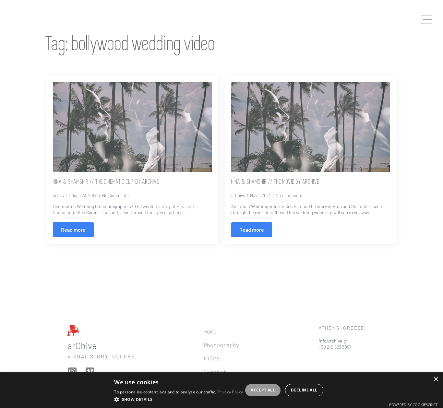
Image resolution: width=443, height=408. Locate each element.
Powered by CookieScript (413, 404)
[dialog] (221, 390)
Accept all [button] (263, 390)
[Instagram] (73, 372)
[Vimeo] (91, 372)
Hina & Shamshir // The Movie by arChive (275, 182)
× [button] (435, 379)
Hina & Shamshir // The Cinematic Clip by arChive (106, 182)
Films (212, 358)
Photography (221, 345)
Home (210, 331)
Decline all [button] (304, 390)
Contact (215, 371)
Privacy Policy (230, 392)
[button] (178, 399)
